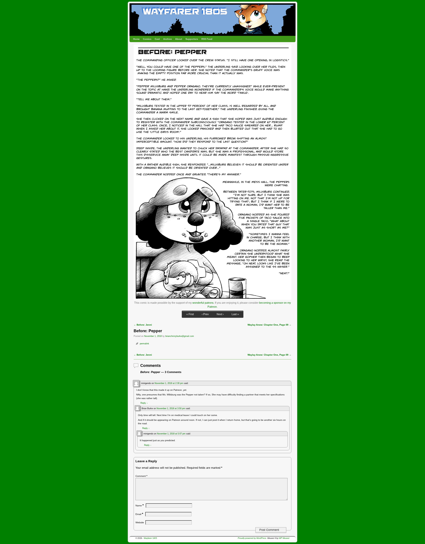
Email (139, 514)
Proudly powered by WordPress (252, 538)
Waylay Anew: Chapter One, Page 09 (269, 324)
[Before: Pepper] (212, 298)
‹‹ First (190, 314)
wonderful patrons (202, 302)
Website (139, 522)
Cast (157, 39)
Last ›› (235, 314)
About (178, 39)
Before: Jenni (143, 324)
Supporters (191, 39)
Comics (147, 39)
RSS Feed (206, 39)
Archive (167, 39)
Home (136, 39)
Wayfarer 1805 (150, 538)
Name (139, 505)
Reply (144, 403)
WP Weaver (284, 538)
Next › (220, 314)
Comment (141, 476)
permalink (144, 343)
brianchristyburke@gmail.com (179, 336)
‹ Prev (205, 314)
